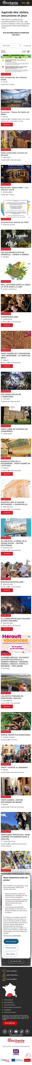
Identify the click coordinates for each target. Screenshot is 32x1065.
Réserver (7, 124)
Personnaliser (11, 948)
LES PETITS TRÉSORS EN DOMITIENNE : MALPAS (12, 697)
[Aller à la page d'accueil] (10, 3)
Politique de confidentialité (12, 935)
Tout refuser (10, 954)
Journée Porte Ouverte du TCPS (14, 222)
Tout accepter (11, 941)
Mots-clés (6, 45)
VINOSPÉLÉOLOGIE (9, 317)
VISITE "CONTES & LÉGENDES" (14, 767)
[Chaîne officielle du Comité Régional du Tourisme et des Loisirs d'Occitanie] (16, 1031)
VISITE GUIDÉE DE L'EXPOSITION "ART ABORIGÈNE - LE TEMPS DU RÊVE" (15, 355)
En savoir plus (16, 961)
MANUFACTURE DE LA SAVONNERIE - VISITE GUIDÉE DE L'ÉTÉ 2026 (15, 463)
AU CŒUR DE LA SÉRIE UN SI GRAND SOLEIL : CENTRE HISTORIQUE (14, 543)
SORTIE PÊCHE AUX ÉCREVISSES (15, 735)
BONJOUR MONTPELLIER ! (12, 582)
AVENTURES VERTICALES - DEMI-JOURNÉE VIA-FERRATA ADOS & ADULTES (15, 837)
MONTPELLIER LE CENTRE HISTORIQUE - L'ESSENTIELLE (14, 503)
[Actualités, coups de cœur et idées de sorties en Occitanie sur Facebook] (10, 1031)
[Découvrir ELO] (28, 1055)
